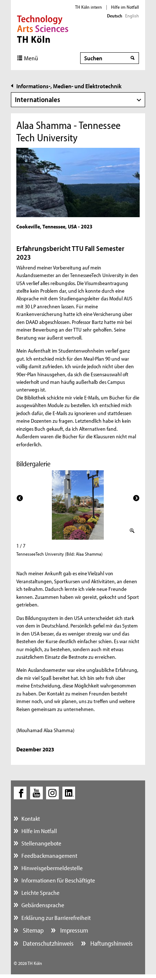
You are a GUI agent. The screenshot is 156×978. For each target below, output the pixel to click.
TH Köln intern (88, 6)
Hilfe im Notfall (125, 6)
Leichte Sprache (40, 892)
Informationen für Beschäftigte (58, 880)
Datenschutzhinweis (47, 943)
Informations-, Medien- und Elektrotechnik (69, 86)
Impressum (73, 930)
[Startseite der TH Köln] (42, 28)
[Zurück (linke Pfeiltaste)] (19, 498)
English (132, 15)
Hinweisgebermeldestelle (52, 868)
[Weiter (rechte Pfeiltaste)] (136, 498)
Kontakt (30, 818)
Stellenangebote (41, 843)
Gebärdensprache (42, 905)
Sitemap (32, 930)
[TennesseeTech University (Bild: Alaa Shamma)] (77, 505)
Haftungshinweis (111, 943)
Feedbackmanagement (49, 855)
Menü (31, 58)
